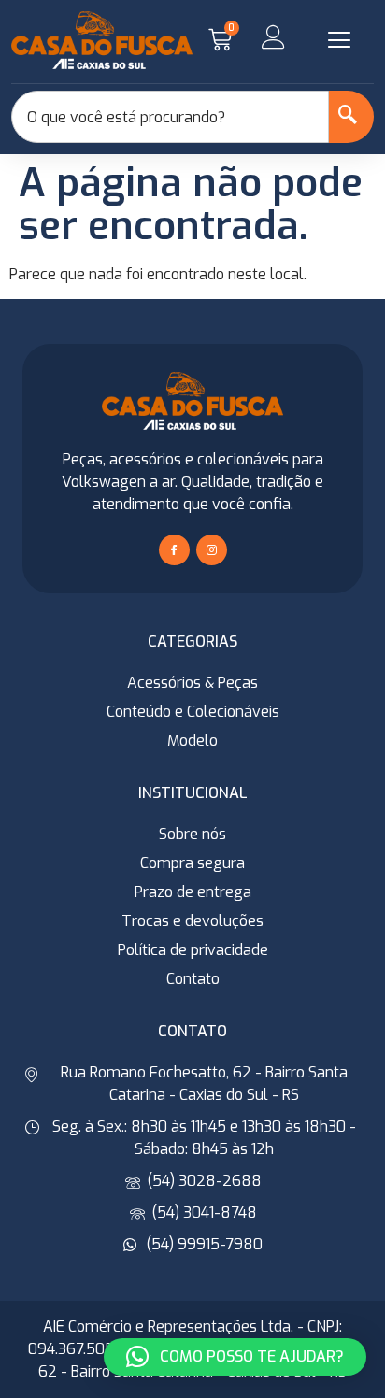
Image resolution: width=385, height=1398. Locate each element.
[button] (339, 40)
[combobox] (170, 117)
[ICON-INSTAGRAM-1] (211, 550)
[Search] (351, 117)
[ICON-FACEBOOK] (174, 550)
